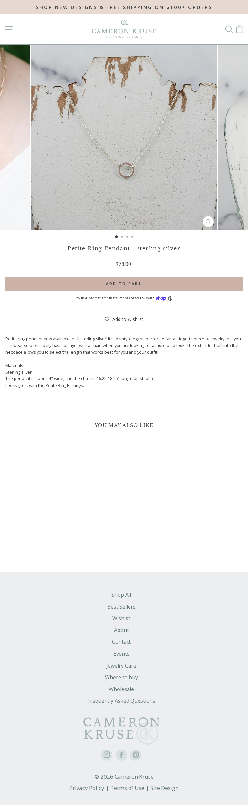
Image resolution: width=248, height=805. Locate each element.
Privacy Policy (86, 787)
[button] (124, 319)
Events (121, 653)
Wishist (121, 618)
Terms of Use (127, 787)
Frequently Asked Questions (121, 700)
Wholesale (121, 689)
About (121, 630)
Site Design (164, 787)
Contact (121, 641)
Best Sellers (121, 606)
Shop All (121, 594)
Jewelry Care (121, 665)
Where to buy (121, 677)
